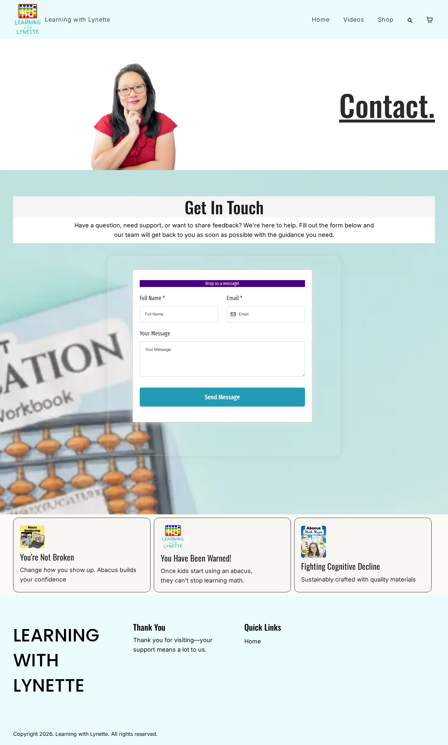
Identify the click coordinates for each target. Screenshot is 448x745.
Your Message (155, 333)
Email (234, 298)
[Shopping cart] (429, 19)
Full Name (152, 298)
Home (252, 641)
